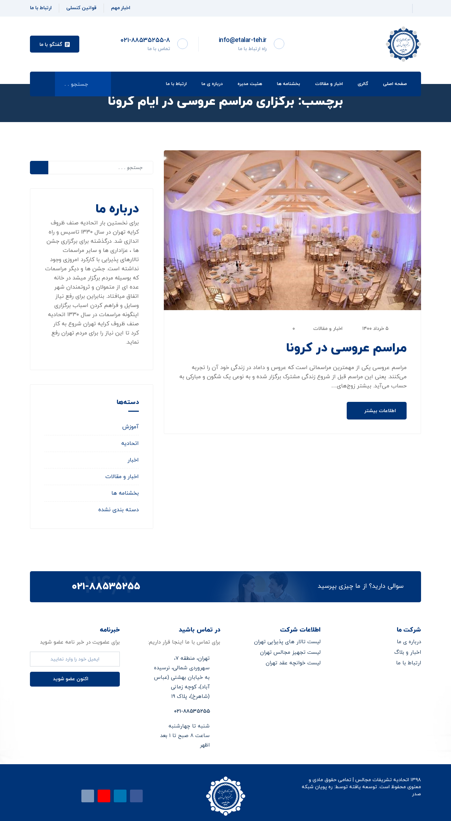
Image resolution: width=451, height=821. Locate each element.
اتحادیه (130, 443)
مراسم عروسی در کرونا (346, 348)
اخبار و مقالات (329, 84)
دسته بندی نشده (118, 510)
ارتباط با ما (176, 84)
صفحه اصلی (395, 84)
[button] (54, 44)
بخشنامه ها (288, 84)
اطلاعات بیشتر (379, 411)
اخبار (133, 460)
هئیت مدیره (249, 84)
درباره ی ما (212, 84)
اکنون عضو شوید (71, 679)
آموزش (130, 427)
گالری (363, 84)
